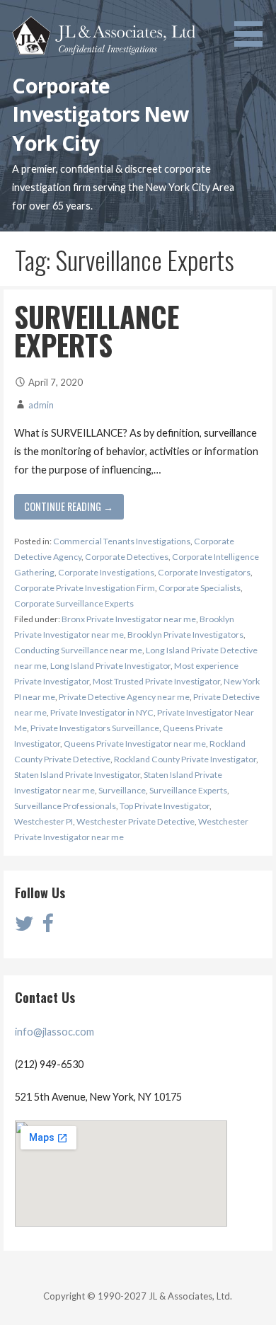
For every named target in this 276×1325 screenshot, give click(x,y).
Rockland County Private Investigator (185, 759)
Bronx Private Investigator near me (129, 619)
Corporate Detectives (126, 556)
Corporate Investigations (106, 572)
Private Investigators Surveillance (94, 728)
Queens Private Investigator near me (135, 743)
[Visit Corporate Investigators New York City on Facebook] (47, 927)
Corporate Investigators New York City (100, 113)
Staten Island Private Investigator (77, 774)
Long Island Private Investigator (110, 665)
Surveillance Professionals (65, 806)
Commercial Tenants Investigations (121, 541)
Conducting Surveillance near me (78, 650)
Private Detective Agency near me (124, 697)
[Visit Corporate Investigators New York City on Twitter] (24, 927)
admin (41, 405)
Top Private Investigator (164, 806)
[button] (253, 25)
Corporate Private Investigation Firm (84, 588)
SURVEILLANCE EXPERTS (96, 330)
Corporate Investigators (204, 572)
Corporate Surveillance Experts (74, 603)
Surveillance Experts (188, 790)
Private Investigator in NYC (102, 712)
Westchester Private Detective (135, 821)
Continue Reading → (68, 506)
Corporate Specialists (200, 588)
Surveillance (122, 790)
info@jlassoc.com (54, 1032)
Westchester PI (43, 821)
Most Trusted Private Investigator (156, 681)
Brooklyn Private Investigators (185, 634)
